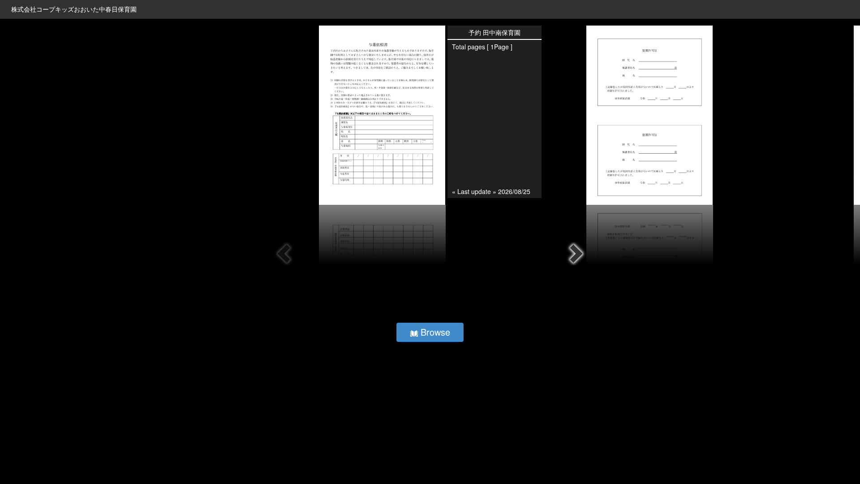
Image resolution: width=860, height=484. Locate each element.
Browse (434, 331)
